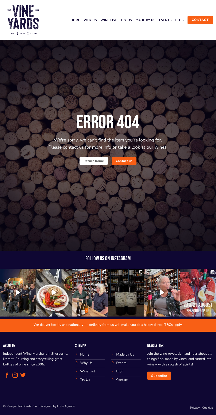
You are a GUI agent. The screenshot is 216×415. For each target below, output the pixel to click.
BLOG (179, 20)
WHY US (90, 20)
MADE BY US (145, 20)
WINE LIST (109, 20)
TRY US (126, 20)
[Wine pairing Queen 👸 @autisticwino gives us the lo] (90, 293)
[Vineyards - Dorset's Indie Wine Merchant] (24, 20)
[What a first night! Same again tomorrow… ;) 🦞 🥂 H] (54, 293)
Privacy (195, 408)
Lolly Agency (66, 406)
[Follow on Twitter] (23, 376)
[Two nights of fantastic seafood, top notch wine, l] (18, 293)
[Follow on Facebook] (7, 376)
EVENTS (165, 20)
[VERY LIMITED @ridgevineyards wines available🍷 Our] (126, 293)
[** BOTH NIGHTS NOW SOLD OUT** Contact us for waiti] (198, 293)
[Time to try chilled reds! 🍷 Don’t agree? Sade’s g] (162, 293)
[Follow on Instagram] (15, 376)
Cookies (207, 408)
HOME (75, 20)
